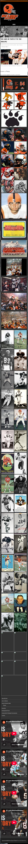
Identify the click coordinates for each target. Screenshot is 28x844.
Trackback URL (19, 65)
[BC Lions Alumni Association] (13, 12)
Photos (21, 45)
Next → (7, 46)
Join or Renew (5, 700)
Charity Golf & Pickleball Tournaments (9, 713)
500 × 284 (16, 45)
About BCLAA (4, 698)
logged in (8, 74)
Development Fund (6, 710)
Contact (3, 715)
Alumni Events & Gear (6, 703)
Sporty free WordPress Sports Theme (9, 840)
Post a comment (4, 65)
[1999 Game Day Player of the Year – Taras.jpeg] (14, 64)
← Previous (2, 46)
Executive (4, 708)
